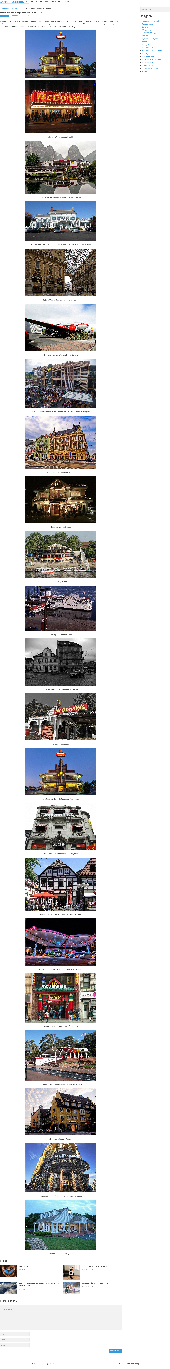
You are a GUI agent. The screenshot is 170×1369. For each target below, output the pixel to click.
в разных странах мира (72, 24)
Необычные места (149, 48)
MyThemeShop (133, 1364)
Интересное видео (150, 33)
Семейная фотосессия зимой (95, 1283)
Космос (145, 36)
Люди (144, 42)
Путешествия (147, 62)
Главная (5, 8)
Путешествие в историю (152, 59)
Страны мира (147, 65)
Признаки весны (26, 1266)
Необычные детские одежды (95, 1266)
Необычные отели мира (152, 51)
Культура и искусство (151, 39)
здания (39, 16)
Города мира (147, 24)
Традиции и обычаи (150, 68)
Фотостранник (35, 1364)
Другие (145, 27)
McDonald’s (31, 16)
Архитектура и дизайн (151, 21)
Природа (145, 54)
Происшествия (148, 56)
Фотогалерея (17, 8)
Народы (145, 45)
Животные (146, 30)
